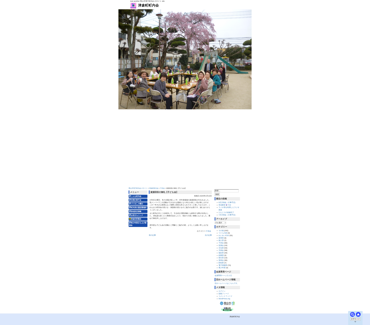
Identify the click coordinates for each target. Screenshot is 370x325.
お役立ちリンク (137, 215)
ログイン (222, 291)
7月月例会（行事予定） (228, 215)
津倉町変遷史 (136, 219)
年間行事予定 (136, 200)
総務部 (221, 255)
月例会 (221, 250)
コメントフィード (225, 296)
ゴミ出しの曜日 (137, 204)
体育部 (221, 238)
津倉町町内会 (148, 5)
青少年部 (222, 268)
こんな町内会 (136, 196)
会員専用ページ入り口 (223, 275)
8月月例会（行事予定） (228, 202)
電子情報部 (223, 265)
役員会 (221, 245)
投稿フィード (224, 294)
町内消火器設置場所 (139, 208)
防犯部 (221, 263)
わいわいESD (224, 235)
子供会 (208, 231)
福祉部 (221, 253)
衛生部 (221, 258)
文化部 (221, 248)
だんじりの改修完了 (226, 212)
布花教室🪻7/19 (225, 205)
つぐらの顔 (223, 233)
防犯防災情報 (136, 211)
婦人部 (221, 240)
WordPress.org (224, 299)
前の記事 (152, 235)
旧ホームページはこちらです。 (227, 283)
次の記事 (208, 235)
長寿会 (221, 260)
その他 (221, 230)
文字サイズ (355, 319)
